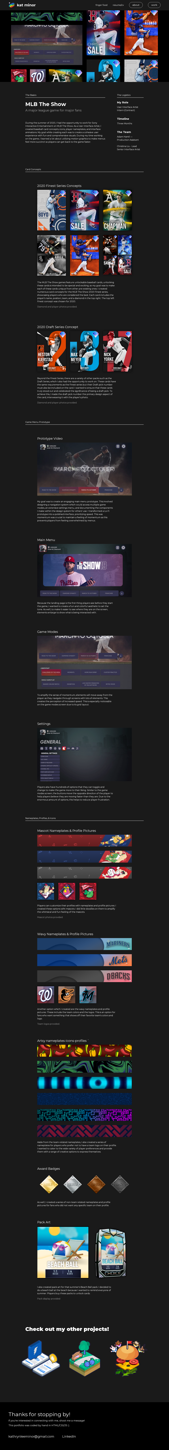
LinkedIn (69, 1436)
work (154, 5)
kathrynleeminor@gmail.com (31, 1436)
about (135, 5)
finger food (101, 5)
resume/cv (118, 5)
